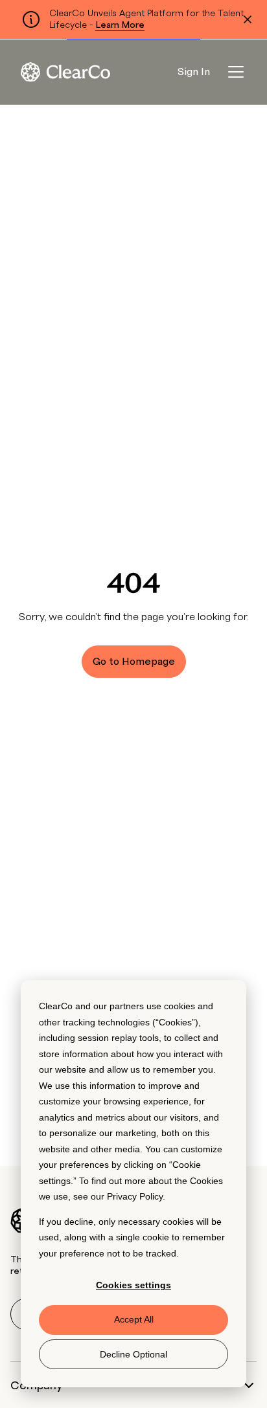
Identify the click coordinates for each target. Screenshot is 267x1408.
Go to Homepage (134, 661)
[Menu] (236, 71)
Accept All (134, 1319)
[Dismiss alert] (247, 19)
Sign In (194, 72)
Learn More (120, 25)
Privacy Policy (135, 1196)
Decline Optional (133, 1354)
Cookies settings (133, 1285)
